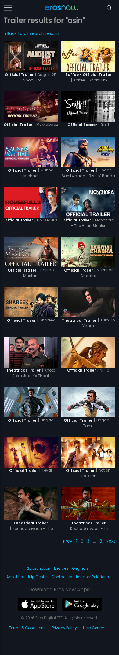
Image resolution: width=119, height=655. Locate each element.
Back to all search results (33, 33)
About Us (14, 576)
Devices (61, 568)
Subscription (38, 568)
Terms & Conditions (27, 627)
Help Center (37, 576)
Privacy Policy (64, 627)
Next (110, 541)
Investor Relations (92, 576)
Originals (80, 568)
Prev (67, 541)
